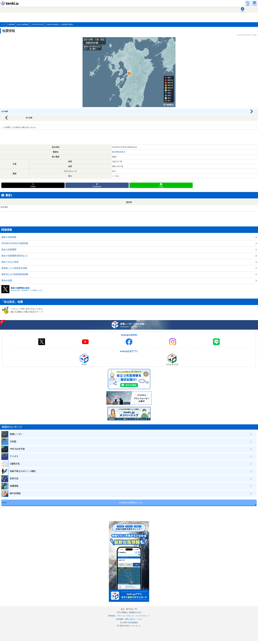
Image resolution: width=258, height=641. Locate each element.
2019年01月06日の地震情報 (14, 243)
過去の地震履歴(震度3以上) (14, 256)
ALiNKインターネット (132, 626)
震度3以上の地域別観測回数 (14, 274)
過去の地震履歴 (8, 249)
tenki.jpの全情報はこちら (131, 502)
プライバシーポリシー (125, 616)
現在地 (242, 11)
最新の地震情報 (8, 237)
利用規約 (111, 616)
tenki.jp (10, 3)
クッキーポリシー (143, 616)
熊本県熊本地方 (118, 152)
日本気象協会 (132, 622)
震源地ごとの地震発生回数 (14, 268)
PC (136, 609)
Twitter (33, 187)
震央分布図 (6, 280)
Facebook (97, 187)
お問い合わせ (130, 619)
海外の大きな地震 (10, 262)
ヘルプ (139, 619)
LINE (161, 187)
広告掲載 (119, 619)
